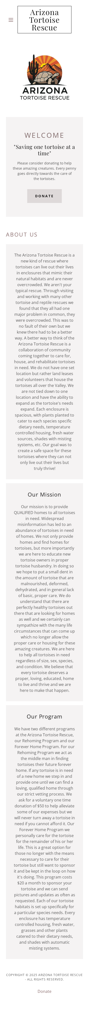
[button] (12, 20)
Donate (44, 196)
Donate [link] (44, 991)
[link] (44, 19)
